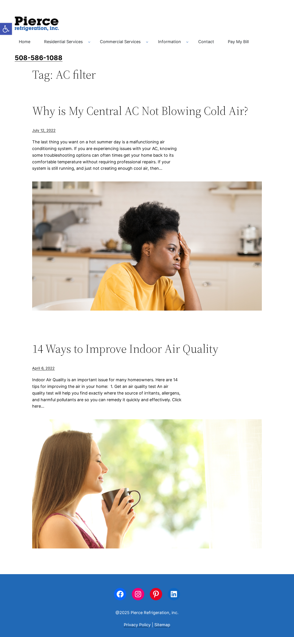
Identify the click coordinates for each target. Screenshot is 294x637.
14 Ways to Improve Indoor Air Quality (126, 349)
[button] (6, 29)
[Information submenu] (187, 42)
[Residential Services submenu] (89, 42)
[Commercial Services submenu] (147, 42)
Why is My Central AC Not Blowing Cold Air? (140, 111)
